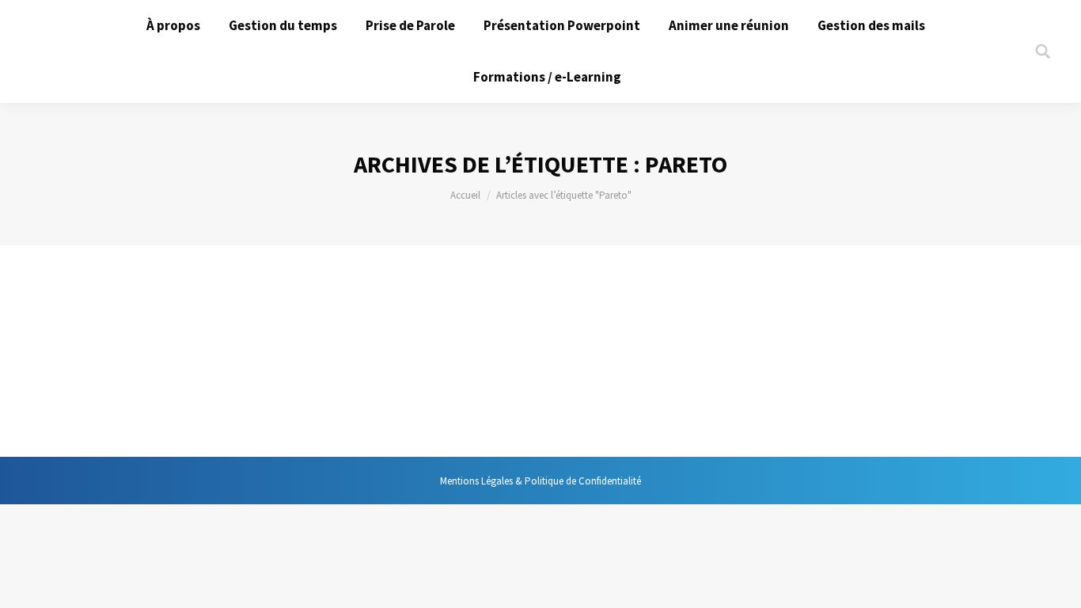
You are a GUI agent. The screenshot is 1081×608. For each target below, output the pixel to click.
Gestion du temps (122, 353)
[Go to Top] (1055, 582)
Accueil (465, 195)
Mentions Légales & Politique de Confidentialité (540, 481)
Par (223, 353)
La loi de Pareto (141, 324)
